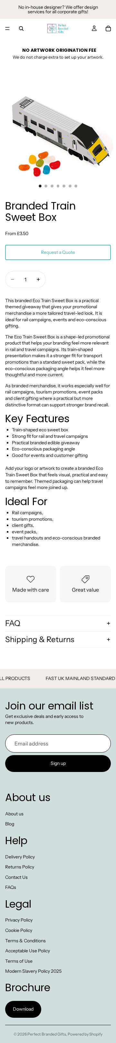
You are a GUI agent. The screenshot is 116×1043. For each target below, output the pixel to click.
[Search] (21, 28)
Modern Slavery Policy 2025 (33, 971)
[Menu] (7, 28)
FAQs (10, 887)
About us (14, 814)
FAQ (12, 623)
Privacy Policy (19, 920)
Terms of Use (19, 961)
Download (23, 1009)
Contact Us (16, 877)
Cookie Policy (18, 930)
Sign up (58, 763)
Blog (9, 824)
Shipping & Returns (39, 639)
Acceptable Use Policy (27, 951)
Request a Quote (58, 252)
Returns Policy (19, 867)
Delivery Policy (20, 857)
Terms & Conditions (25, 941)
